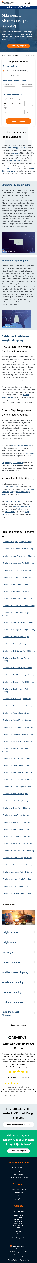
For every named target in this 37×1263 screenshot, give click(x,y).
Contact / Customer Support (18, 1177)
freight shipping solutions (18, 148)
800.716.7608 (10, 512)
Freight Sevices (10, 932)
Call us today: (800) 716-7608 (18, 7)
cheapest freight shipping (21, 506)
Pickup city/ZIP (7, 84)
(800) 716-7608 (18, 1211)
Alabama (14, 486)
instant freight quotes (12, 501)
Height (19, 99)
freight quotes (15, 161)
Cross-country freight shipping (18, 1124)
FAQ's (18, 1196)
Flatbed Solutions (11, 962)
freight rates (11, 168)
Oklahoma (5, 486)
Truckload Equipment (13, 1002)
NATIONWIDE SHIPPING (13, 55)
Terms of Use (24, 1260)
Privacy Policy (12, 1260)
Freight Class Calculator (18, 1189)
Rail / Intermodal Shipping (10, 1013)
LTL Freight (7, 952)
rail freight (15, 153)
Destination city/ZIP (26, 84)
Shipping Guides (18, 1199)
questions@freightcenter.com (18, 1238)
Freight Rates (9, 942)
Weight (5, 108)
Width (12, 99)
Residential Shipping (12, 982)
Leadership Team (18, 1171)
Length (5, 99)
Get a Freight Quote (18, 46)
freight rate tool (21, 509)
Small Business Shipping (15, 972)
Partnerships (18, 1174)
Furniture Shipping (11, 992)
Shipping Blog (18, 1192)
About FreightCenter (18, 1168)
